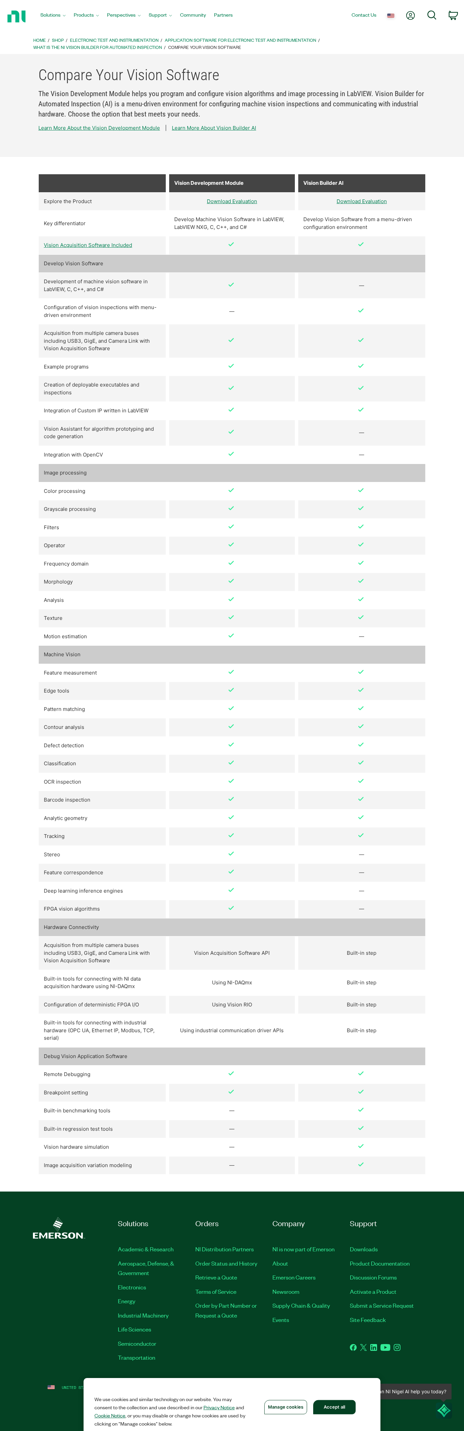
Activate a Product (373, 1291)
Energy (127, 1301)
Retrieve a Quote (216, 1277)
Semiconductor (137, 1343)
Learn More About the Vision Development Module (99, 128)
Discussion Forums (373, 1277)
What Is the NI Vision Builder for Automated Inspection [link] (97, 47)
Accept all (334, 1407)
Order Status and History (226, 1263)
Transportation (136, 1357)
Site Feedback (368, 1319)
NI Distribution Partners (224, 1249)
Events (280, 1319)
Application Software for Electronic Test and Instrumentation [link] (240, 40)
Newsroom (285, 1291)
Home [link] (39, 40)
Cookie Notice (109, 1415)
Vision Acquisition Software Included (88, 245)
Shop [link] (58, 40)
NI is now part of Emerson (303, 1249)
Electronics (132, 1287)
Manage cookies (285, 1407)
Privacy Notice (219, 1407)
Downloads (364, 1249)
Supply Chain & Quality (301, 1305)
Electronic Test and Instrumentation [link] (114, 40)
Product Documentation (380, 1263)
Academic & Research (146, 1249)
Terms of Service (215, 1291)
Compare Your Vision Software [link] (204, 47)
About (280, 1263)
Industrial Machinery (143, 1315)
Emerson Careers (294, 1277)
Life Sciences (134, 1329)
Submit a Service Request (382, 1305)
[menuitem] (53, 16)
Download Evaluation (232, 201)
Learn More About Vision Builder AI (214, 128)
